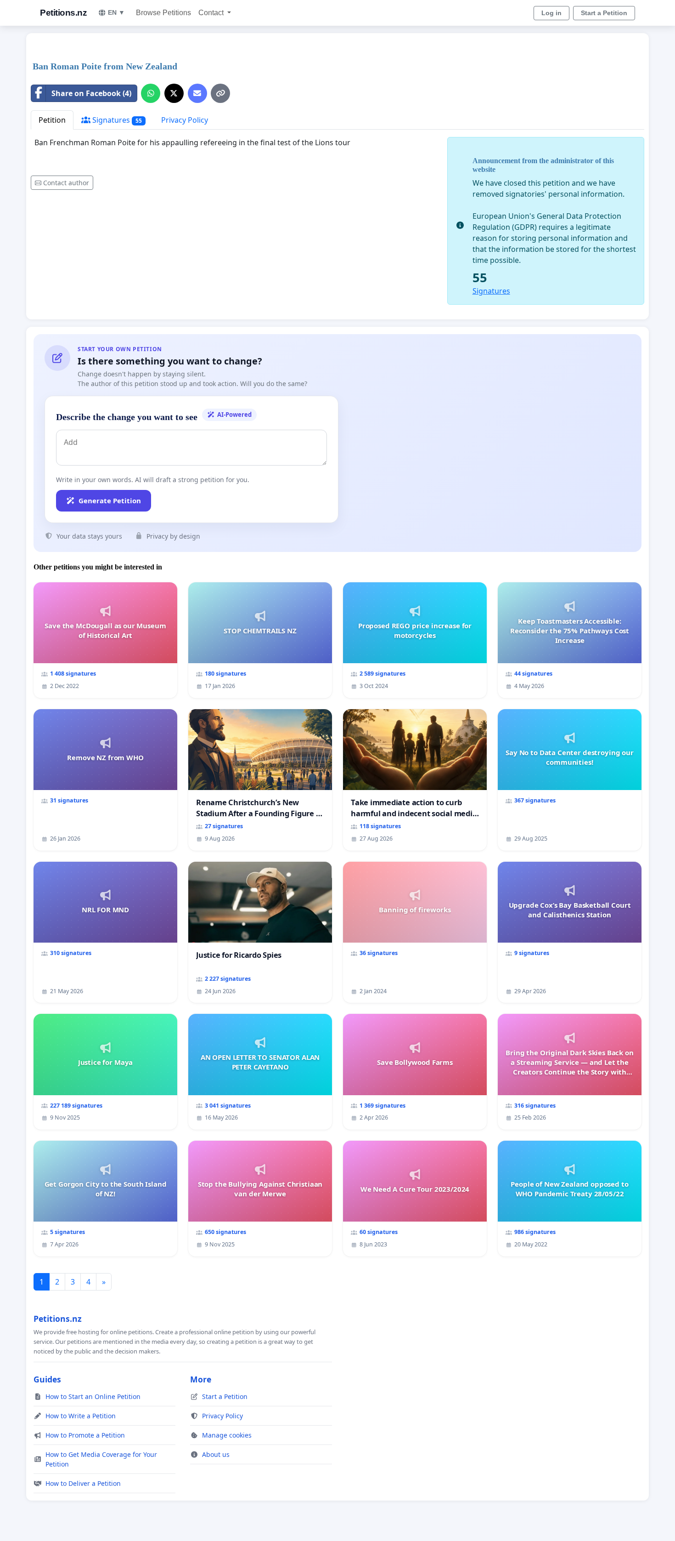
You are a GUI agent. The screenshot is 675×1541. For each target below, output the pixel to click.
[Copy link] (220, 93)
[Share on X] (174, 93)
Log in (551, 13)
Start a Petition (604, 13)
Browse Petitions (163, 13)
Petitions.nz (63, 12)
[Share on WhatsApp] (150, 93)
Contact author (66, 182)
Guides (47, 1379)
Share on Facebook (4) (91, 93)
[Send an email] (197, 93)
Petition (52, 120)
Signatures (116, 120)
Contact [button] (211, 13)
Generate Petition (110, 500)
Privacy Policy (184, 120)
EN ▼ (116, 12)
